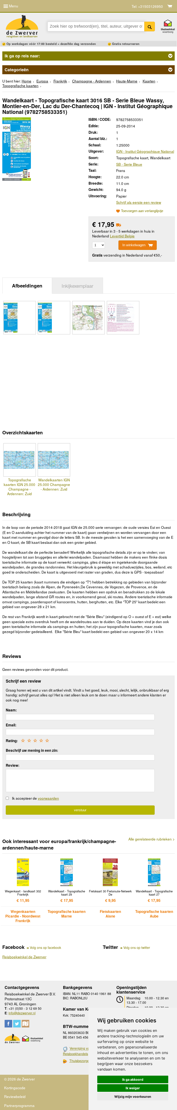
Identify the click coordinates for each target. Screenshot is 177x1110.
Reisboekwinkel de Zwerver (24, 956)
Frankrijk (60, 80)
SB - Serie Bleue (129, 164)
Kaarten (149, 80)
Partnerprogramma (19, 1105)
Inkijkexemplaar (77, 285)
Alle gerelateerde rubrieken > (151, 839)
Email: (11, 725)
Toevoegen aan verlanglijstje (142, 211)
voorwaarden (48, 798)
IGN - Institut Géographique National (145, 151)
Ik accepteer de (35, 798)
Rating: (12, 740)
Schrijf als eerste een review (138, 202)
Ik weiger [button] (133, 1088)
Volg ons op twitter (136, 947)
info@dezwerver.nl (22, 1013)
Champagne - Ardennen (91, 80)
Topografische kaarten (20, 85)
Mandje (170, 6)
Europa (42, 80)
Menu (13, 5)
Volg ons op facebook (45, 947)
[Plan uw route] (25, 1023)
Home (26, 80)
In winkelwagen (133, 245)
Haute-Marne (126, 80)
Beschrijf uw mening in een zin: (32, 750)
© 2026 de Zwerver (19, 1078)
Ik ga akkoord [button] (132, 1079)
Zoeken (149, 26)
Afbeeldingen (27, 285)
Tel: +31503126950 (147, 6)
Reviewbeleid (15, 1096)
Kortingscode (14, 1087)
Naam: (11, 710)
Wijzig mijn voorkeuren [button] (132, 1096)
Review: (12, 765)
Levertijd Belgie (122, 235)
